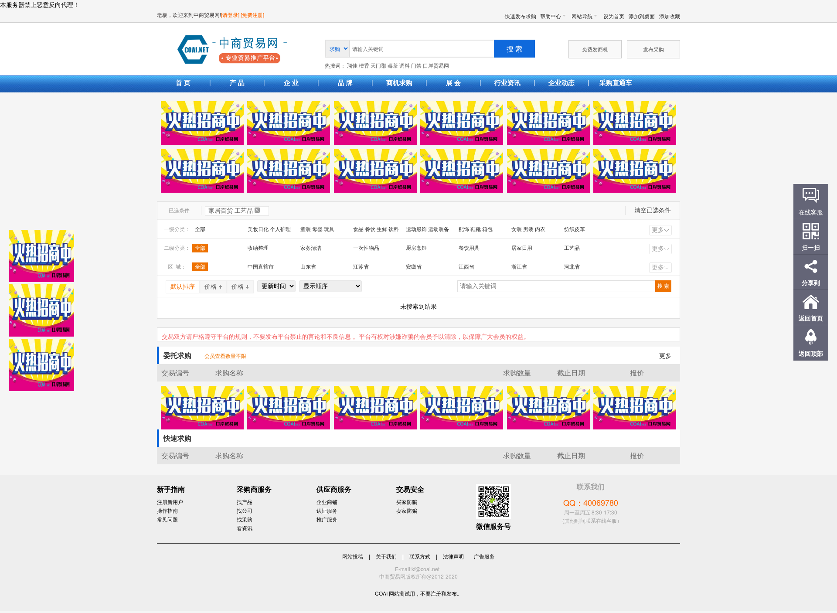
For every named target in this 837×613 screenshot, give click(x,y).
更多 (658, 230)
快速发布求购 (520, 16)
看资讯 (244, 527)
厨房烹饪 (416, 248)
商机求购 (399, 82)
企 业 (291, 82)
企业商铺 (326, 501)
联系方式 (419, 556)
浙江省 (519, 267)
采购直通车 (615, 82)
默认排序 (182, 286)
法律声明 (453, 556)
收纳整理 (258, 248)
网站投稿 (352, 556)
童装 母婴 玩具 (317, 229)
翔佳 (352, 66)
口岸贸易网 (232, 50)
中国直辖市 (261, 267)
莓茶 (393, 66)
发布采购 (653, 49)
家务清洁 (310, 248)
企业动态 (561, 82)
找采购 (244, 519)
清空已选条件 (652, 210)
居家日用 (521, 248)
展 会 (453, 82)
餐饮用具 (469, 248)
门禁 (416, 66)
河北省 (572, 267)
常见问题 (167, 519)
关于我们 (386, 556)
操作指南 (167, 510)
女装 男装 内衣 (528, 229)
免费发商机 (595, 49)
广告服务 (484, 556)
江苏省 (361, 267)
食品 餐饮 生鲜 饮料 (376, 229)
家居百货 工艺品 (230, 211)
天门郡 (378, 66)
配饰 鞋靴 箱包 (476, 229)
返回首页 (811, 317)
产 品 (237, 82)
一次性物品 (366, 248)
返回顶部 (811, 353)
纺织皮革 (574, 229)
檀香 (364, 66)
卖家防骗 (406, 510)
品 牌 (345, 82)
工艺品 (572, 248)
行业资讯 (507, 82)
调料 (404, 66)
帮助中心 (550, 16)
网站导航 (582, 16)
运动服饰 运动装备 (427, 229)
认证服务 (326, 510)
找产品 (244, 501)
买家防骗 (406, 501)
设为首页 (613, 16)
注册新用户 (170, 501)
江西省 (466, 267)
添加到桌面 (642, 16)
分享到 (811, 282)
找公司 (244, 510)
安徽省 (414, 267)
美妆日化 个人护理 (269, 229)
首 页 (183, 82)
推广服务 (326, 519)
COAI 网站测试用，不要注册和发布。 (418, 593)
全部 (200, 229)
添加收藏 (669, 16)
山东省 (308, 267)
